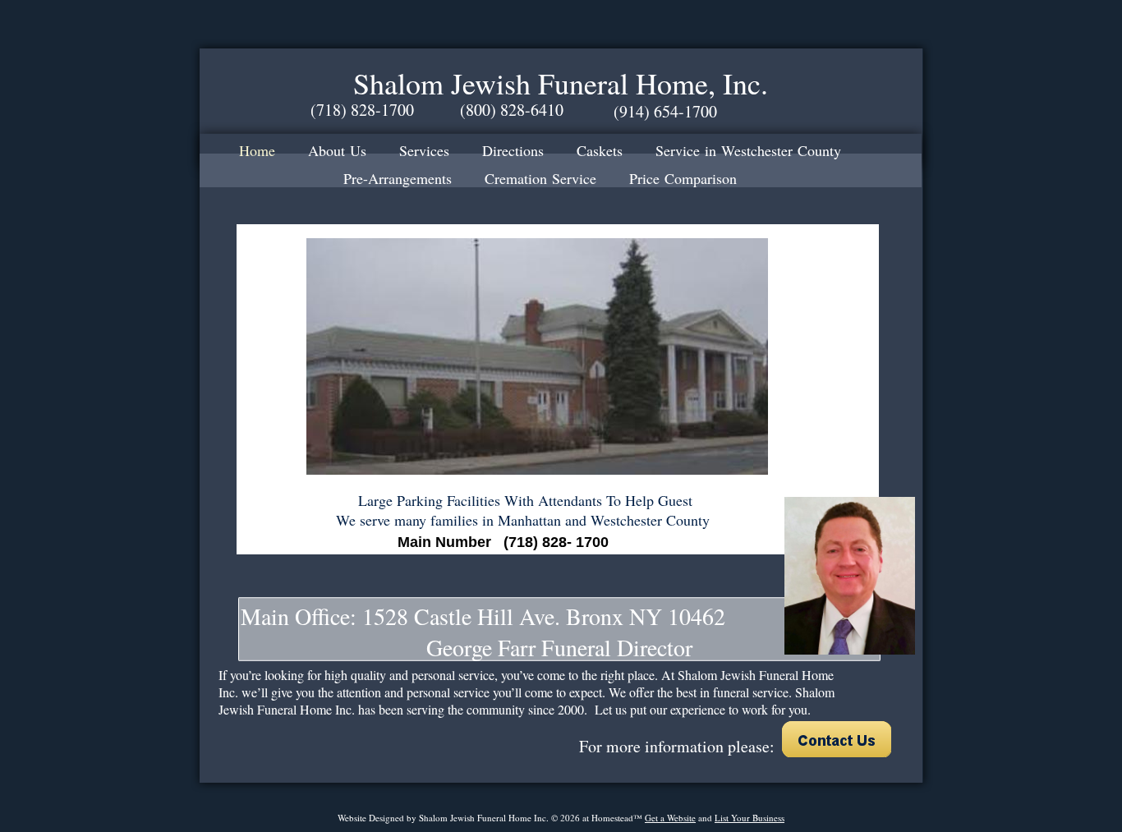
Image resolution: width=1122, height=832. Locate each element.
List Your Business (749, 817)
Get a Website (670, 817)
